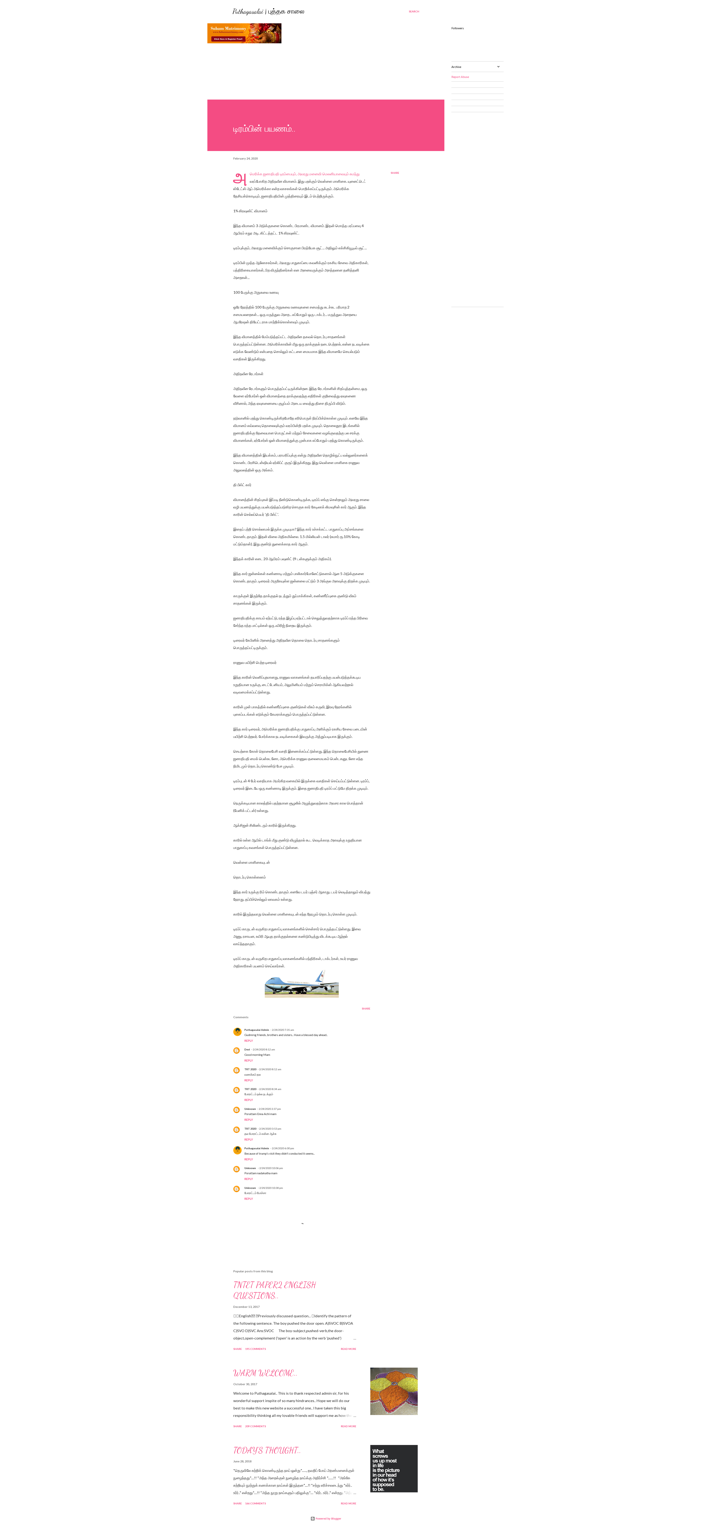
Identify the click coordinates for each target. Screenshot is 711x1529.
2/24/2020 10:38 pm (271, 1187)
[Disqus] (476, 161)
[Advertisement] (326, 72)
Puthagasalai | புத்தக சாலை (268, 11)
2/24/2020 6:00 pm (283, 1148)
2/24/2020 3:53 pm (270, 1128)
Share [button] (395, 172)
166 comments (255, 1503)
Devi (247, 1049)
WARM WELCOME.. (265, 1373)
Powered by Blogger (328, 1518)
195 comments (255, 1348)
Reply (248, 1040)
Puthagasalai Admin (256, 1029)
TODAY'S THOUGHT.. (267, 1450)
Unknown (250, 1108)
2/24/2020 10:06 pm (271, 1168)
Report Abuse (460, 76)
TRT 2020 (250, 1069)
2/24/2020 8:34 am (270, 1089)
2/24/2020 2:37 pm (270, 1108)
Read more (348, 1348)
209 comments (255, 1426)
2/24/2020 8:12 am (264, 1049)
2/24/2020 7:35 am (283, 1029)
